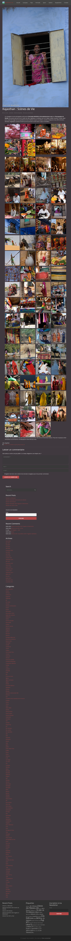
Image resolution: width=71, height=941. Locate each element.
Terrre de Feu (9, 874)
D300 (31, 918)
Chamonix (8, 656)
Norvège (8, 811)
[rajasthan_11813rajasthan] (43, 131)
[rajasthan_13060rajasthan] (43, 398)
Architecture (8, 594)
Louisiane (8, 765)
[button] (33, 2)
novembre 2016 (9, 582)
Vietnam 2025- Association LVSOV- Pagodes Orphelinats (24, 533)
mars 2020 (8, 556)
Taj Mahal (8, 869)
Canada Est (8, 646)
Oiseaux (7, 817)
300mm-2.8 (34, 914)
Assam (7, 607)
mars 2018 (8, 565)
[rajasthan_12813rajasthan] (43, 351)
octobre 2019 (9, 557)
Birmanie (8, 633)
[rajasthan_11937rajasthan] (27, 164)
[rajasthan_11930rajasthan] (58, 147)
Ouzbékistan (8, 821)
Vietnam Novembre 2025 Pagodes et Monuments (17, 503)
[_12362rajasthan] (12, 131)
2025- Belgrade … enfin (15, 530)
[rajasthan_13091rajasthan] (27, 413)
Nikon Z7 (30, 927)
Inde (17, 112)
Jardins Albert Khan (10, 748)
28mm (43, 908)
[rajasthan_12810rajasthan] (27, 351)
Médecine (8, 774)
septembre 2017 (9, 572)
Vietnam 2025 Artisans (11, 501)
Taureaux (8, 871)
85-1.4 (39, 912)
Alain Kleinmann (9, 589)
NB (6, 800)
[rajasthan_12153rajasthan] (27, 211)
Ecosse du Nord (9, 676)
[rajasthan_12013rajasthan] (43, 179)
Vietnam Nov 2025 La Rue (11, 505)
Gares (7, 706)
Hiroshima (8, 719)
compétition (35, 916)
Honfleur (8, 722)
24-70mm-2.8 (6, 444)
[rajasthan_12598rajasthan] (43, 320)
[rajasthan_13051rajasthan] (27, 398)
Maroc (7, 769)
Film (7, 696)
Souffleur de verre (10, 860)
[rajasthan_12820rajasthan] (58, 351)
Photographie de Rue (10, 839)
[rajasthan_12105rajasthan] (12, 195)
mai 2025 (8, 544)
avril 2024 (8, 548)
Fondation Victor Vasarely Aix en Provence (15, 698)
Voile (7, 897)
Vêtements (8, 891)
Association (8, 611)
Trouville (8, 882)
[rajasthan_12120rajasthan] (43, 195)
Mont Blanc (8, 784)
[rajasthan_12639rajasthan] (58, 320)
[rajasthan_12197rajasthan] (58, 211)
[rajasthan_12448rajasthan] (58, 273)
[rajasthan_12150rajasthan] (58, 195)
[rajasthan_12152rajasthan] (12, 211)
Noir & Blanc (9, 806)
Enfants (7, 683)
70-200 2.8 (40, 910)
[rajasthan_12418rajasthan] (58, 258)
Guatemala (8, 717)
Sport (7, 861)
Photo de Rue (9, 837)
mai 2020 (8, 552)
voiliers (37, 930)
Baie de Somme (9, 626)
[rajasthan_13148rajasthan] (27, 429)
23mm (40, 906)
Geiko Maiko (8, 707)
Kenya (12, 532)
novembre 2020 (9, 550)
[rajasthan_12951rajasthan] (43, 382)
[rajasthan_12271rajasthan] (12, 242)
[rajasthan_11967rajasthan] (12, 179)
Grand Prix (31, 922)
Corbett (7, 665)
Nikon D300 (40, 924)
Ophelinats (8, 819)
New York (8, 804)
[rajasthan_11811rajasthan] (27, 131)
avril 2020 (8, 554)
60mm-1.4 (34, 910)
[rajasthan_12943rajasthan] (27, 382)
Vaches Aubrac (9, 886)
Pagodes (8, 822)
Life (6, 763)
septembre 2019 (9, 559)
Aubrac (7, 618)
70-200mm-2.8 (12, 444)
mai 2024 (8, 546)
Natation (8, 797)
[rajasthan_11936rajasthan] (12, 164)
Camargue (8, 643)
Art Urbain (8, 602)
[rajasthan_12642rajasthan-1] (12, 336)
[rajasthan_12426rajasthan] (27, 273)
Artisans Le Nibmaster (11, 498)
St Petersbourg (9, 865)
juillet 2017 (8, 574)
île (33, 932)
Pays (7, 832)
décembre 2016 (9, 580)
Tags (7, 867)
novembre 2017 (9, 569)
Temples (8, 873)
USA (7, 884)
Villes (7, 895)
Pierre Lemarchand (46, 938)
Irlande (7, 741)
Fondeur (7, 700)
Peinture (7, 835)
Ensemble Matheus (10, 685)
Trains (7, 880)
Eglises (7, 678)
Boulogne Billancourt (10, 637)
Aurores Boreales (10, 620)
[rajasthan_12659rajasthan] (27, 336)
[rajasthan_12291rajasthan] (27, 242)
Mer (7, 778)
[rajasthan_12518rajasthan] (43, 289)
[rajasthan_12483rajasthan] (27, 289)
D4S (27, 918)
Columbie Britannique (10, 661)
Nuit (7, 813)
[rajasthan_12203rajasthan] (12, 227)
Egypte (7, 682)
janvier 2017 (8, 578)
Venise (7, 887)
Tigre (7, 876)
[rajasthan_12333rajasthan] (12, 258)
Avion (27, 916)
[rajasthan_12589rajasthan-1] (58, 304)
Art (6, 600)
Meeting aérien (35, 924)
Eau (6, 674)
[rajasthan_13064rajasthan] (58, 398)
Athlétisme (8, 617)
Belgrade (8, 630)
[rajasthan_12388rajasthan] (27, 258)
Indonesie (8, 737)
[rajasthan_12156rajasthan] (43, 211)
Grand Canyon (9, 713)
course (39, 916)
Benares (7, 631)
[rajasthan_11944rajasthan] (43, 164)
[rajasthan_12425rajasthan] (12, 273)
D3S (16, 444)
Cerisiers (8, 654)
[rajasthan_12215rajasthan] (43, 227)
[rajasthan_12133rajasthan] (27, 195)
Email (7, 512)
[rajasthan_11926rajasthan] (43, 147)
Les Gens (8, 761)
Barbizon (8, 628)
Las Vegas (8, 759)
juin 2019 (8, 561)
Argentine (8, 596)
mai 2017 (8, 576)
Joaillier (7, 750)
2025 (39, 914)
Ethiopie (7, 691)
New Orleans (9, 802)
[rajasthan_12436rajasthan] (43, 273)
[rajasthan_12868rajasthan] (43, 367)
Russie (7, 854)
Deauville (8, 670)
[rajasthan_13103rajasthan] (43, 413)
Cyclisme (8, 669)
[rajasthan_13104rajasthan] (58, 413)
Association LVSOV (10, 613)
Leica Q (29, 924)
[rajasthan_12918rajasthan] (58, 367)
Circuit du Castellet (10, 659)
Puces (7, 848)
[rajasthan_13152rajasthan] (43, 429)
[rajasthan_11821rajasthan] (12, 147)
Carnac (7, 648)
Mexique (8, 780)
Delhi (7, 672)
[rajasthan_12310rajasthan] (58, 242)
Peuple (21, 444)
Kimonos (8, 756)
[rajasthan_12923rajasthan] (12, 382)
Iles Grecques (9, 728)
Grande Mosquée (10, 715)
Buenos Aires (9, 641)
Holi (6, 720)
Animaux (8, 592)
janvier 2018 (8, 567)
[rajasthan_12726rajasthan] (58, 336)
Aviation (7, 624)
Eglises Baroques (9, 680)
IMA (7, 733)
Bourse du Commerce (11, 639)
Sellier (7, 858)
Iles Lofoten (8, 730)
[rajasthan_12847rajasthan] (27, 367)
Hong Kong (8, 724)
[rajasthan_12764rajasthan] (12, 351)
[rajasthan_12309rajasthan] (43, 242)
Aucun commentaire (29, 112)
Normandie (8, 810)
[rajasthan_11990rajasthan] (27, 179)
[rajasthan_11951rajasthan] (58, 164)
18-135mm (33, 906)
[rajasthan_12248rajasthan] (58, 227)
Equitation (8, 687)
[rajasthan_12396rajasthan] (43, 258)
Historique (36, 922)
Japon (7, 745)
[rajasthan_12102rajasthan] (58, 179)
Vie (24, 444)
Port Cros (8, 843)
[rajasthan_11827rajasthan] (27, 147)
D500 (35, 918)
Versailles (8, 889)
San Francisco (9, 856)
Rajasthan (20, 112)
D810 (19, 444)
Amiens (7, 591)
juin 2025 (8, 543)
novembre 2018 (9, 563)
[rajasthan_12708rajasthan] (43, 336)
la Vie (7, 758)
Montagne (8, 785)
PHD (30, 928)
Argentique (8, 598)
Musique (8, 795)
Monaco (7, 782)
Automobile (8, 622)
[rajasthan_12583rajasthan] (43, 304)
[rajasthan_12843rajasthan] (12, 367)
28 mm (40, 908)
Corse (7, 667)
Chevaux (8, 657)
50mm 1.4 (29, 910)
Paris (7, 826)
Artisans (7, 604)
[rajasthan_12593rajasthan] (12, 320)
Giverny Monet (9, 711)
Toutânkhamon (9, 878)
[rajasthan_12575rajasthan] (58, 289)
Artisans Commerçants (11, 606)
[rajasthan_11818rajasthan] (58, 131)
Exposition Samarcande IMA (12, 693)
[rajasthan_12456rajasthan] (12, 289)
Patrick (12, 112)
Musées (7, 791)
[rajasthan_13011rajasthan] (58, 382)
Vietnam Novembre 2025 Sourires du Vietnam (16, 500)
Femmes (8, 694)
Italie (7, 743)
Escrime (7, 689)
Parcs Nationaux (9, 824)
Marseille (8, 771)
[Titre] (3, 3)
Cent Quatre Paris (10, 652)
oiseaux (39, 926)
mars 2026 (8, 541)
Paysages (8, 834)
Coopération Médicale (11, 663)
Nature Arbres (9, 798)
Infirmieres (8, 739)
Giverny (7, 709)
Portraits (8, 845)
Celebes (7, 650)
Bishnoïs (8, 635)
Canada (7, 644)
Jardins (7, 746)
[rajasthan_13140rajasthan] (12, 429)
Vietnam (7, 893)
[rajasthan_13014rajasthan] (12, 398)
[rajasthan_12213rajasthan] (27, 227)
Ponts (7, 841)
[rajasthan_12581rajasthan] (27, 304)
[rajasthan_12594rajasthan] (27, 320)
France (7, 702)
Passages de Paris (10, 830)
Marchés (8, 767)
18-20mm (27, 906)
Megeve (7, 776)
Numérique (8, 815)
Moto (7, 789)
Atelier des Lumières (10, 615)
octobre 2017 (9, 570)
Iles (6, 726)
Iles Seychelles (9, 732)
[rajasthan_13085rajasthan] (12, 413)
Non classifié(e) (9, 808)
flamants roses (37, 920)
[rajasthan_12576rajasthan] (12, 304)
